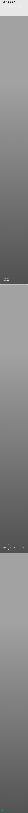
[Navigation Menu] (25, 2)
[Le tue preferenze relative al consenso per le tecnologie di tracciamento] (2, 810)
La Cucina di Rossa (7, 276)
